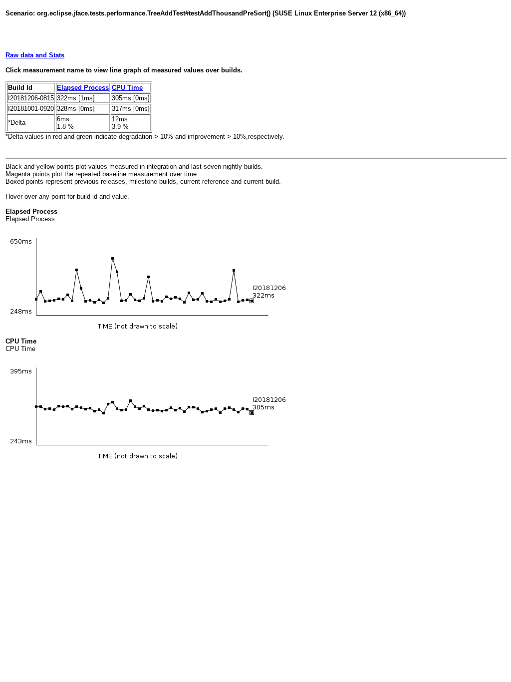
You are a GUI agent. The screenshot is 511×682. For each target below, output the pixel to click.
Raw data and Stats (34, 55)
